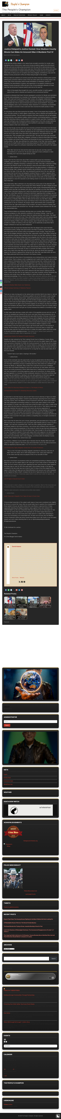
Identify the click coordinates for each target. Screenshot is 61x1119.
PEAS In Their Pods (19, 15)
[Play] (50, 978)
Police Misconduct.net (30, 891)
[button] (58, 1116)
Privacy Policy (32, 15)
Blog (9, 15)
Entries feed (7, 777)
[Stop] (53, 978)
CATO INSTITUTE (30, 894)
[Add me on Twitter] (19, 582)
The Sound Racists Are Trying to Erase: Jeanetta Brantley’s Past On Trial (23, 926)
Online (8, 1104)
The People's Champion (16, 9)
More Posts (15, 577)
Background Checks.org (30, 840)
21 (13, 1069)
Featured (6, 622)
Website (22, 577)
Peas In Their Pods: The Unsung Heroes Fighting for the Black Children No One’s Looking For (28, 919)
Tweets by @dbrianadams (11, 907)
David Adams (16, 55)
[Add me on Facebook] (22, 582)
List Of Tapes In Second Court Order (14, 479)
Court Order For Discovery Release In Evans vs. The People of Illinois (23, 387)
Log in (5, 774)
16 (4, 1069)
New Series (7, 1013)
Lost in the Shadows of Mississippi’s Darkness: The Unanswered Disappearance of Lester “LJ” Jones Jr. (29, 930)
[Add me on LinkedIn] (24, 582)
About (3, 15)
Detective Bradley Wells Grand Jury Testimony (17, 285)
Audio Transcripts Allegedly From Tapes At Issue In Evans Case (22, 496)
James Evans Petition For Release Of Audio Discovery (19, 336)
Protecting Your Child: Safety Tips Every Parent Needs (19, 1004)
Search (53, 958)
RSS (57, 10)
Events (48, 15)
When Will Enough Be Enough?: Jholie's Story (17, 1022)
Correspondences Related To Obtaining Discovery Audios (20, 390)
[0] (1, 281)
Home (41, 15)
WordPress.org (8, 784)
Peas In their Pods (12, 990)
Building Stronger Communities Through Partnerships (19, 995)
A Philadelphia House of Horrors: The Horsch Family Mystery (20, 922)
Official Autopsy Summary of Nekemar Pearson (17, 288)
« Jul (5, 1075)
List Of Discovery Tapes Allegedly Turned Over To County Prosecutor (23, 447)
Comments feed (8, 781)
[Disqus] (30, 646)
